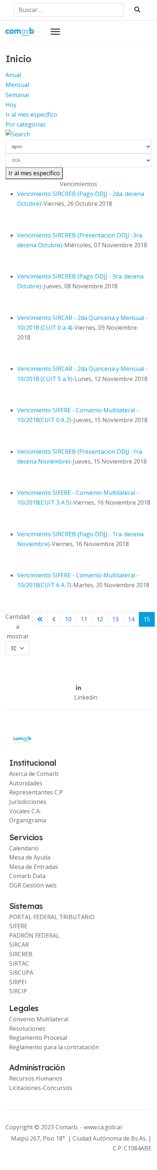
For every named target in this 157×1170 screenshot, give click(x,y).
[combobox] (68, 10)
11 (84, 619)
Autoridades (25, 783)
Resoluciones (27, 1029)
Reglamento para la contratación (54, 1047)
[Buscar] (78, 134)
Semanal (17, 95)
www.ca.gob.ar (103, 1127)
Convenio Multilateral (38, 1019)
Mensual (17, 85)
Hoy (10, 105)
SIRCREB (20, 954)
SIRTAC (19, 963)
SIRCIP (18, 991)
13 (115, 619)
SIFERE (18, 926)
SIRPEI (18, 982)
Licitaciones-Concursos (40, 1088)
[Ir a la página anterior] (54, 619)
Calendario (24, 848)
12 (99, 619)
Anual (13, 75)
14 (131, 619)
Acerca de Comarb (33, 774)
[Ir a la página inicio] (40, 619)
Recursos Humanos (35, 1078)
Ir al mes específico (31, 115)
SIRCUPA (21, 973)
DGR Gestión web (33, 885)
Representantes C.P (36, 792)
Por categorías (25, 124)
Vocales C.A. (25, 811)
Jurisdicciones (27, 802)
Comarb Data (27, 876)
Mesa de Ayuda (29, 857)
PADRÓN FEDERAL (34, 935)
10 (68, 619)
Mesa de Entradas (33, 867)
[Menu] (55, 32)
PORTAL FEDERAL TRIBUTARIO (52, 917)
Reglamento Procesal (38, 1038)
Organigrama (27, 820)
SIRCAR (19, 945)
